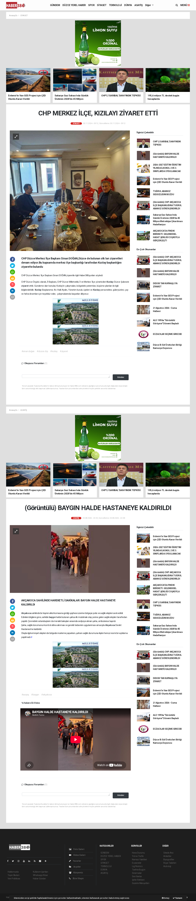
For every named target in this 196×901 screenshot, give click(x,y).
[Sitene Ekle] (47, 861)
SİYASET (101, 5)
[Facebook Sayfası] (9, 861)
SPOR (91, 5)
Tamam (178, 898)
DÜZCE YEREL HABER (74, 5)
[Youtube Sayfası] (25, 861)
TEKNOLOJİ (115, 5)
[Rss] (36, 861)
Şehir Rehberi (138, 880)
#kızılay (53, 351)
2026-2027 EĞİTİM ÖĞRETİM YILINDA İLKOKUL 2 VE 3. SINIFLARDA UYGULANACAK (167, 168)
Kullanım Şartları (40, 872)
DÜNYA (128, 5)
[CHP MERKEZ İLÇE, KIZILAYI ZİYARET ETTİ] (70, 190)
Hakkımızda (13, 872)
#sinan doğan (28, 351)
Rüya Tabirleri (169, 863)
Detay (166, 898)
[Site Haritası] (41, 861)
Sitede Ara (168, 853)
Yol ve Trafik (138, 856)
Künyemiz (78, 872)
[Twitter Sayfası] (14, 861)
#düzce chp (42, 351)
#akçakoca (46, 694)
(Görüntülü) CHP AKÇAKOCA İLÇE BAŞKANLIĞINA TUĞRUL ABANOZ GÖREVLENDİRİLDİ (167, 205)
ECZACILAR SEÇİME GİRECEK (167, 334)
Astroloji (167, 866)
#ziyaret (64, 351)
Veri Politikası (14, 878)
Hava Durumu (138, 853)
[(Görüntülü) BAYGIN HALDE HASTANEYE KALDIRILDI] (70, 559)
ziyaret (25, 285)
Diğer (148, 5)
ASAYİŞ (138, 5)
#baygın (35, 694)
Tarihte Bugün (138, 869)
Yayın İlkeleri (13, 875)
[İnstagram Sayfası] (20, 861)
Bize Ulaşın (78, 878)
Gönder (120, 377)
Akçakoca (26, 613)
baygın (52, 617)
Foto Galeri (78, 849)
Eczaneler (136, 863)
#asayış (25, 694)
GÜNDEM (55, 5)
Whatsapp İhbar (40, 875)
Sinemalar (137, 873)
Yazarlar (76, 861)
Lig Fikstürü (137, 866)
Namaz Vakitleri (139, 859)
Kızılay (110, 281)
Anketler (167, 856)
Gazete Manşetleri (140, 883)
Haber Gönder (39, 878)
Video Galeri (79, 855)
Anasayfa (13, 15)
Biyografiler (168, 859)
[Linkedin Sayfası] (30, 861)
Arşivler (77, 867)
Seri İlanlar (137, 876)
